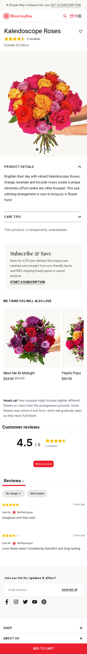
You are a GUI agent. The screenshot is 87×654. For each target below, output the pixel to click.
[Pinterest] (43, 601)
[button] (43, 167)
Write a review (43, 463)
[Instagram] (16, 601)
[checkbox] (37, 493)
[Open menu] (79, 16)
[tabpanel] (43, 523)
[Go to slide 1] (37, 149)
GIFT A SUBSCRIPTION (66, 5)
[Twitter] (25, 601)
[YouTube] (34, 601)
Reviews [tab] (14, 480)
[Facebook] (6, 601)
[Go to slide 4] (50, 149)
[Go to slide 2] (41, 149)
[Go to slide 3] (45, 149)
